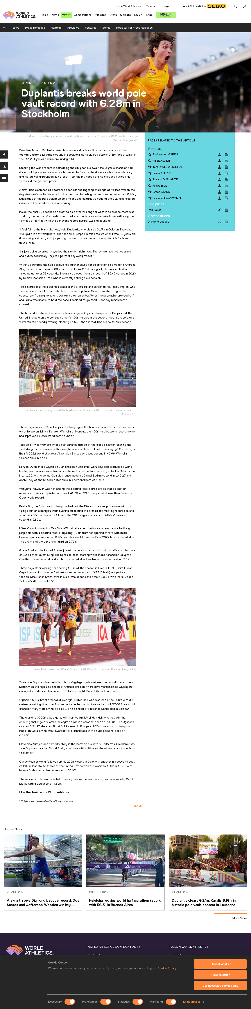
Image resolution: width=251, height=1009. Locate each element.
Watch (66, 15)
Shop (149, 15)
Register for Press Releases (134, 27)
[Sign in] (244, 6)
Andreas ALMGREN (165, 154)
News (55, 15)
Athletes (100, 15)
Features (90, 27)
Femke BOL (160, 185)
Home (44, 15)
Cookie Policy (166, 968)
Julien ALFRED (162, 173)
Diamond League (158, 221)
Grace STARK (161, 192)
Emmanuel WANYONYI (167, 198)
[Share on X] (4, 166)
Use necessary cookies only (220, 985)
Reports (56, 27)
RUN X (138, 15)
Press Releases (35, 27)
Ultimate (125, 15)
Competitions (83, 15)
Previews (73, 27)
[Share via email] (4, 178)
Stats (113, 15)
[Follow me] (150, 154)
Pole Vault (154, 210)
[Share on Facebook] (4, 154)
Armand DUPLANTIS (166, 179)
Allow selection (220, 974)
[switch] (105, 1002)
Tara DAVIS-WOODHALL (169, 167)
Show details (191, 1001)
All (4, 27)
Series (106, 27)
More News (239, 918)
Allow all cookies (220, 964)
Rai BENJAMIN (162, 160)
